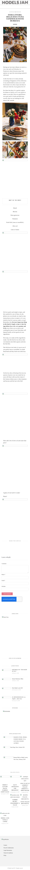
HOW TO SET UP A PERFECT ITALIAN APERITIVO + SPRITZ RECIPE (25, 787)
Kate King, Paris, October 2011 (17, 747)
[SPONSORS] (15, 720)
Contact (5, 845)
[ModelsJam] (15, 2)
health (19, 12)
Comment (4, 563)
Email (3, 580)
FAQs (5, 855)
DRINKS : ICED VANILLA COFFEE (5, 819)
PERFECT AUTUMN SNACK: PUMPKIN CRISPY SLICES (5, 788)
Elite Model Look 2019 (17, 688)
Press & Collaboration (9, 847)
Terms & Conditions (8, 853)
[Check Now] (15, 635)
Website (4, 586)
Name (3, 574)
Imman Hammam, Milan (17, 678)
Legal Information (8, 850)
